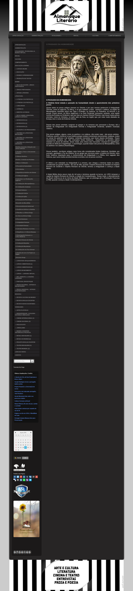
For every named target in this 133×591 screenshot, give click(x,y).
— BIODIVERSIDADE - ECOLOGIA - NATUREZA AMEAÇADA (25, 314)
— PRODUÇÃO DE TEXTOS (23, 78)
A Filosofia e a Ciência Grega (24, 212)
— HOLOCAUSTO (20, 324)
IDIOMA (17, 81)
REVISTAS (18, 294)
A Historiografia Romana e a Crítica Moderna (24, 236)
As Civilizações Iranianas (23, 187)
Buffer (18, 480)
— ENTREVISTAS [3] (21, 126)
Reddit (33, 477)
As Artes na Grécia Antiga (23, 216)
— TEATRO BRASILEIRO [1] (23, 345)
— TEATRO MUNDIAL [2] (22, 348)
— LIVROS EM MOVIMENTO (23, 270)
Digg (30, 477)
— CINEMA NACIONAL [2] (22, 321)
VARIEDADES (19, 307)
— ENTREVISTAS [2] (21, 123)
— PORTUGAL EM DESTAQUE (24, 281)
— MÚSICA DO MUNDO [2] (23, 339)
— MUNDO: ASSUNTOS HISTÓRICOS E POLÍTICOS (23, 331)
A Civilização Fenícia (22, 193)
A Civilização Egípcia (22, 176)
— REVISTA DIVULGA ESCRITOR (25, 300)
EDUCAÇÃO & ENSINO (22, 65)
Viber (27, 480)
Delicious (15, 480)
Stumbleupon (36, 477)
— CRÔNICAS (19, 109)
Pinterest (21, 477)
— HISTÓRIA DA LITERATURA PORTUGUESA (24, 138)
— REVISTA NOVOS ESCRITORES (25, 304)
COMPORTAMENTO (114, 36)
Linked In (24, 477)
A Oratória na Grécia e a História (25, 209)
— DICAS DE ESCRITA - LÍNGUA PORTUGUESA (24, 85)
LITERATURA (19, 96)
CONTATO (18, 355)
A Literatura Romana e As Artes (25, 229)
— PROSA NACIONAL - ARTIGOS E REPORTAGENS (25, 285)
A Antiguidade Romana (22, 222)
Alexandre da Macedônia (23, 203)
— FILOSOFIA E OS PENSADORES (25, 130)
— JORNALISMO (20, 328)
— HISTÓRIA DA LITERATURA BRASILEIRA (24, 133)
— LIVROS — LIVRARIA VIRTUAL (25, 273)
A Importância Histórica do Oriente (26, 172)
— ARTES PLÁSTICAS (21, 310)
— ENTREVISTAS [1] (21, 120)
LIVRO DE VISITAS (20, 352)
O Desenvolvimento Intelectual (25, 206)
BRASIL (76, 36)
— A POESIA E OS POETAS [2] (24, 102)
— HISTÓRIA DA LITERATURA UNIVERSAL (24, 143)
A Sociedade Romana (22, 225)
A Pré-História (20, 169)
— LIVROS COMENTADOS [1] (23, 264)
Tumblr (27, 477)
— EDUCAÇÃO (19, 72)
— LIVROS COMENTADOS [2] (23, 267)
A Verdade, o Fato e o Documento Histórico (25, 152)
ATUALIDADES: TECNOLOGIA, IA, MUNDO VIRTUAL (56, 36)
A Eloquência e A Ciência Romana (26, 232)
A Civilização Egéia (21, 196)
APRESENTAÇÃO (18, 36)
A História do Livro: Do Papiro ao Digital (25, 253)
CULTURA (95, 36)
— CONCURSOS (20, 106)
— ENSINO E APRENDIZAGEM (24, 75)
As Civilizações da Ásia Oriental (25, 249)
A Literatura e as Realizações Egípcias (24, 179)
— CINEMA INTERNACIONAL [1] (24, 318)
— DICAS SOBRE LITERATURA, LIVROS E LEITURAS (24, 116)
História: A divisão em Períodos (25, 159)
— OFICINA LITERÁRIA (22, 93)
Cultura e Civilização (22, 163)
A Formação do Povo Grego (24, 200)
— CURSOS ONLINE (21, 69)
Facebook (15, 477)
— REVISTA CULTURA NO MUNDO (25, 297)
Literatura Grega (20, 257)
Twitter (18, 477)
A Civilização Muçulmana (23, 246)
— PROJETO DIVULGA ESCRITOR (25, 342)
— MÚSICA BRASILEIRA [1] (23, 335)
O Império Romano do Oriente (24, 240)
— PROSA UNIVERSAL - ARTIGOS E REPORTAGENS (25, 290)
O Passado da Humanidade (24, 166)
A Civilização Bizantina (22, 243)
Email (30, 480)
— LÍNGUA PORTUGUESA (23, 89)
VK (21, 480)
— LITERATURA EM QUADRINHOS (25, 260)
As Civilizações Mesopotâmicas (25, 183)
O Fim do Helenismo (21, 219)
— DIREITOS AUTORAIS (22, 112)
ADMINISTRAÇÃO (37, 36)
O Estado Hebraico (21, 190)
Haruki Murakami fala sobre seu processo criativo (24, 397)
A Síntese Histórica (21, 156)
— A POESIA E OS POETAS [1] (24, 99)
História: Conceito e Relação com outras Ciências (25, 147)
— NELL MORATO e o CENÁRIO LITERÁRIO (24, 277)
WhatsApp (24, 480)
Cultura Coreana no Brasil (22, 401)
